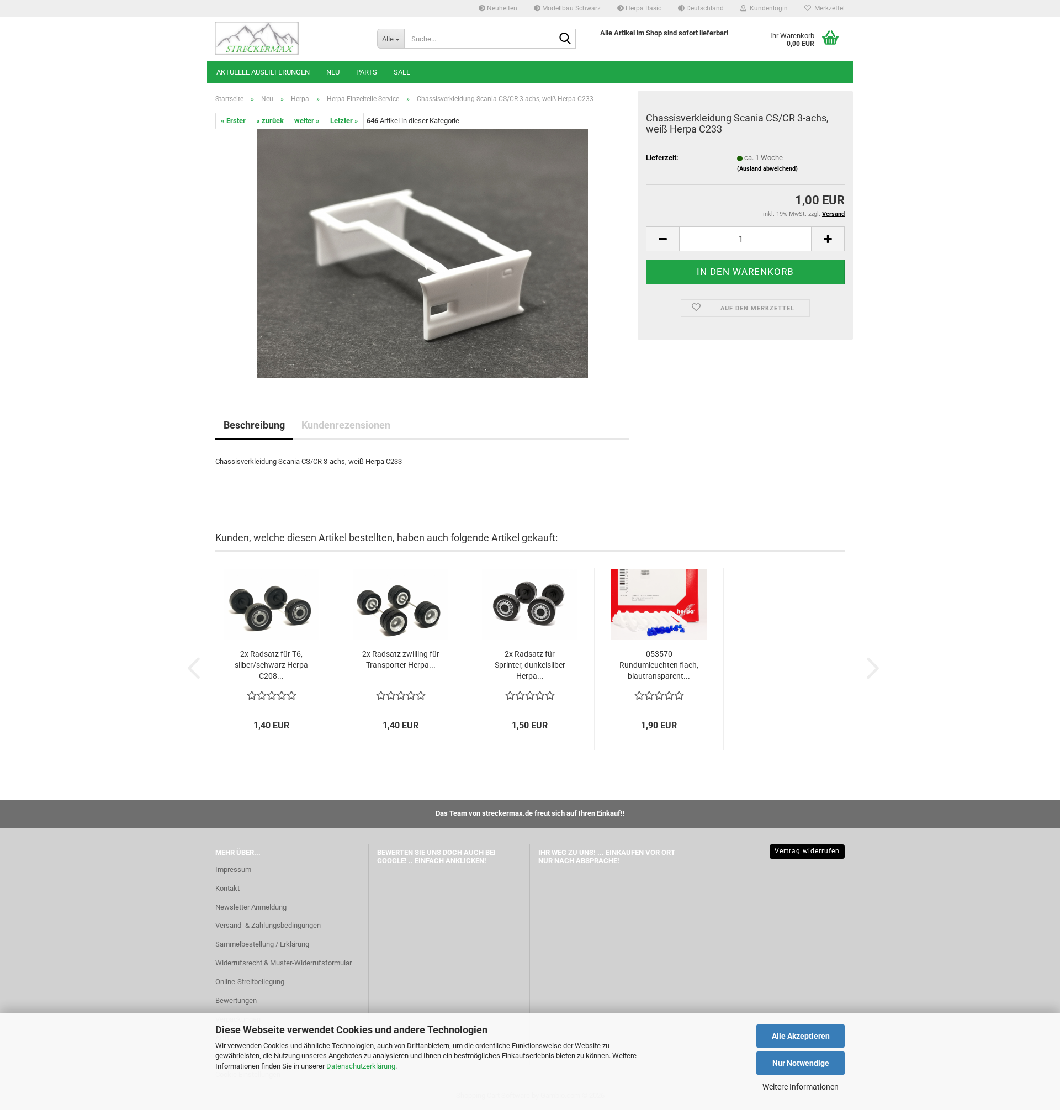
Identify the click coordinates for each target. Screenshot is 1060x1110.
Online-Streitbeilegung (249, 981)
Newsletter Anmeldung (251, 907)
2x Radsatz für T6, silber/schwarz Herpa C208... (271, 664)
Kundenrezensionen (345, 425)
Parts (366, 72)
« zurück (270, 121)
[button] (701, 8)
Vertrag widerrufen (807, 851)
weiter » (307, 121)
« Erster (233, 121)
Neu (333, 72)
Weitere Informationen (800, 1086)
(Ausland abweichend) (767, 168)
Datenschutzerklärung (360, 1066)
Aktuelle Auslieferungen (263, 72)
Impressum (233, 869)
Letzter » (344, 121)
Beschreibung (254, 425)
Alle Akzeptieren (801, 1036)
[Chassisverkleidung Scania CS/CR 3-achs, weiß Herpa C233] (422, 253)
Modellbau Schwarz (570, 8)
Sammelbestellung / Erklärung (262, 944)
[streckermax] (288, 39)
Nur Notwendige (800, 1063)
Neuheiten (501, 8)
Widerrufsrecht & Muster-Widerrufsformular (283, 963)
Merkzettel (828, 8)
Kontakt (227, 888)
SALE (402, 72)
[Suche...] (565, 39)
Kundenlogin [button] (767, 8)
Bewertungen (236, 1000)
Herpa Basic (642, 8)
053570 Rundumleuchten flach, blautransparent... (658, 664)
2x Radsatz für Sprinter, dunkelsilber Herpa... (530, 664)
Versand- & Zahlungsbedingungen (268, 925)
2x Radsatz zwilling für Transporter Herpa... (400, 659)
